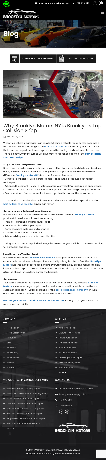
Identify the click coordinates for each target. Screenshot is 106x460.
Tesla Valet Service (16, 332)
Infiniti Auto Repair (67, 347)
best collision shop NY (55, 146)
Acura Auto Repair (67, 327)
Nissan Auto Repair (68, 352)
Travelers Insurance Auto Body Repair (25, 403)
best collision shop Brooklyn (18, 204)
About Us (11, 337)
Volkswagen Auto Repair (70, 357)
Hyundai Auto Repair (68, 342)
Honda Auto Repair (68, 337)
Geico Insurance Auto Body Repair (23, 388)
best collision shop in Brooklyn (71, 289)
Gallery (10, 362)
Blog (9, 342)
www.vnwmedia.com (67, 453)
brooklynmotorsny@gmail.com (54, 3)
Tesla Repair (13, 327)
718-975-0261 (83, 3)
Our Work (11, 347)
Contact (11, 367)
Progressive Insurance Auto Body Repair (26, 418)
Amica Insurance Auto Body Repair (23, 423)
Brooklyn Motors (84, 214)
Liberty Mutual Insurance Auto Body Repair (27, 393)
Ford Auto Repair (67, 367)
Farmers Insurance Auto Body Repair (24, 413)
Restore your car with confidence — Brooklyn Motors (33, 300)
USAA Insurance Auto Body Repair (23, 398)
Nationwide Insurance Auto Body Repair (26, 408)
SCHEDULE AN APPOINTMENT (37, 58)
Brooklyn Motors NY (27, 175)
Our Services (13, 357)
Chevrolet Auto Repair (69, 332)
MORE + (62, 372)
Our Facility (12, 352)
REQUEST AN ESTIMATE (81, 58)
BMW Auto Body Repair (69, 362)
